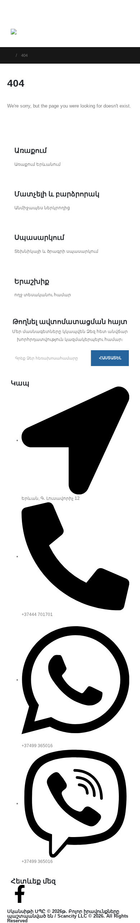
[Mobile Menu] (15, 12)
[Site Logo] (30, 32)
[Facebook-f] (20, 894)
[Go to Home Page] (9, 55)
